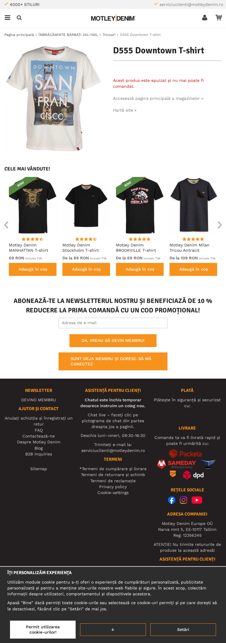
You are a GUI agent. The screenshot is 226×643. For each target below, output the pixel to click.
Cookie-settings (113, 492)
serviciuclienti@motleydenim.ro (191, 4)
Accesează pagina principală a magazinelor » (158, 98)
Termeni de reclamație (113, 480)
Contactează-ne (38, 436)
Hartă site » (125, 110)
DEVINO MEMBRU (38, 399)
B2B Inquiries (38, 454)
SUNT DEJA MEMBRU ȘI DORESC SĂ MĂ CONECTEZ (111, 361)
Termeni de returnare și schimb (113, 474)
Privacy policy (113, 486)
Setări (183, 629)
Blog (38, 448)
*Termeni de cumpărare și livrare (113, 468)
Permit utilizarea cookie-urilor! (43, 629)
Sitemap (38, 468)
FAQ (39, 430)
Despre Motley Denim (38, 442)
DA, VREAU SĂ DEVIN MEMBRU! (113, 340)
